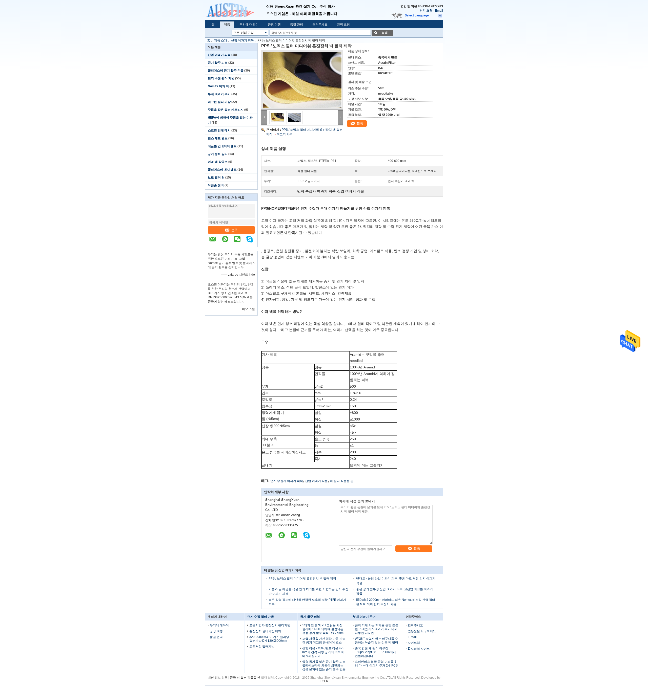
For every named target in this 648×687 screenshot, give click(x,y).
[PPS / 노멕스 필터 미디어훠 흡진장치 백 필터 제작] (302, 80)
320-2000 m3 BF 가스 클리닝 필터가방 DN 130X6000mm (269, 638)
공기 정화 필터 (218, 154)
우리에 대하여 (248, 24)
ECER (324, 681)
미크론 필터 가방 (219, 102)
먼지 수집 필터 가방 (221, 78)
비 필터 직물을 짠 (341, 481)
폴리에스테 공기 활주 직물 (226, 70)
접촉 (234, 230)
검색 (384, 33)
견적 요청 (425, 10)
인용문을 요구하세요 (422, 631)
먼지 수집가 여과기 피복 (286, 481)
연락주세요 (320, 24)
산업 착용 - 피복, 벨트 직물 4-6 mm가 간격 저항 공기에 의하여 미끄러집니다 (323, 652)
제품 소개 (220, 40)
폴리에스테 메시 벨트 (222, 169)
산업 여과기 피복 (242, 40)
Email (439, 10)
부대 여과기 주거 (219, 94)
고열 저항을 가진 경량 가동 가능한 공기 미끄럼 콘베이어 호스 (324, 640)
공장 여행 (274, 24)
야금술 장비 (216, 185)
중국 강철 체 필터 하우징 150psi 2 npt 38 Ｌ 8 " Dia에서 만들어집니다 (375, 652)
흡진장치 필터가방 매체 (265, 631)
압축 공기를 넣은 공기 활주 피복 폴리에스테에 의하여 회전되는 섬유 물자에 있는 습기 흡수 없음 (324, 665)
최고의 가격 (285, 134)
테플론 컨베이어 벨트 (222, 146)
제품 (227, 24)
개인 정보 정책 (218, 677)
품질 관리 (296, 24)
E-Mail (412, 637)
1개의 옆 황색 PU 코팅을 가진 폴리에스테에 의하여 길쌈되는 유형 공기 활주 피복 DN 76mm (322, 629)
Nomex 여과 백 (218, 86)
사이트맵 (414, 643)
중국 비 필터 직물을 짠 (245, 677)
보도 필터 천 (216, 177)
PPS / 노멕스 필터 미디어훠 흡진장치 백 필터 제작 (302, 578)
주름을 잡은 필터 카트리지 (226, 110)
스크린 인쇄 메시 (219, 130)
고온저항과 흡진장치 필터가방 (269, 625)
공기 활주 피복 (218, 62)
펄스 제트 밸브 (218, 138)
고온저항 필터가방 (261, 646)
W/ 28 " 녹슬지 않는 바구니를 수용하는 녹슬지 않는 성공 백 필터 (376, 640)
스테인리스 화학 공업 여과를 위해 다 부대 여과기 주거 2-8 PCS (376, 663)
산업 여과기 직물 (316, 481)
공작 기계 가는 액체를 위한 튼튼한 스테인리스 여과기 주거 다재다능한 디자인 (376, 629)
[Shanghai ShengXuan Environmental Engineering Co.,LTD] (235, 10)
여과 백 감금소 (218, 162)
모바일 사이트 (420, 649)
